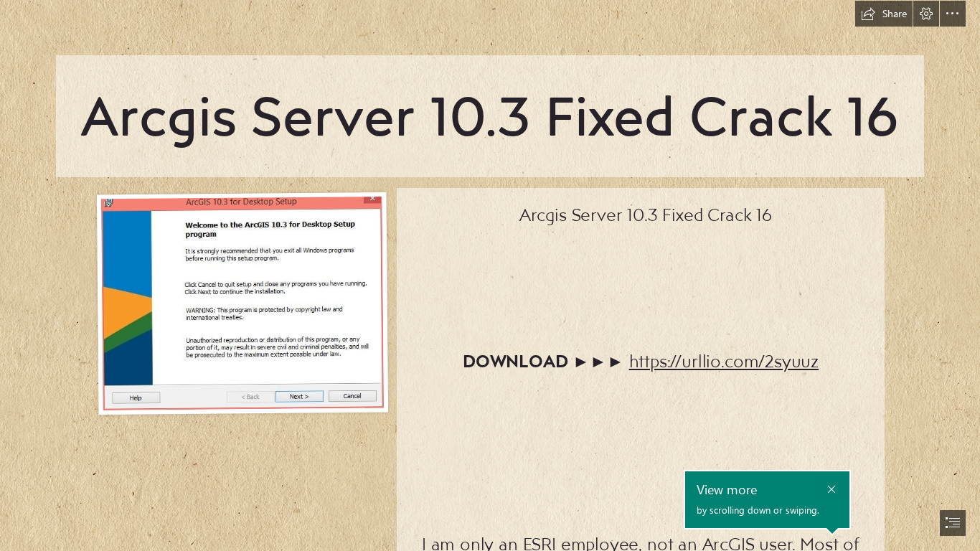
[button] (884, 14)
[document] (490, 275)
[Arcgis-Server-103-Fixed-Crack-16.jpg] (241, 303)
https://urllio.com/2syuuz (724, 360)
